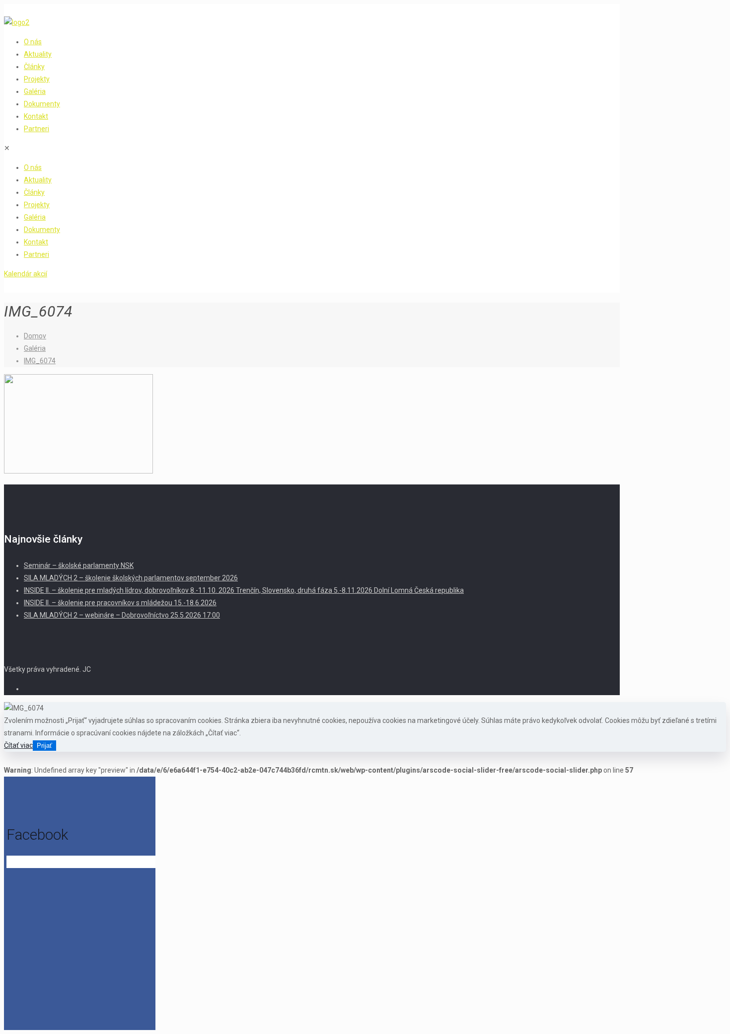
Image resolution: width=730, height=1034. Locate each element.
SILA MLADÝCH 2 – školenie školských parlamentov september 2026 (131, 578)
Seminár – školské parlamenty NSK (79, 565)
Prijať (44, 745)
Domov (35, 336)
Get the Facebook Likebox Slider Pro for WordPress (75, 862)
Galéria (35, 348)
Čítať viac (18, 745)
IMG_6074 (40, 361)
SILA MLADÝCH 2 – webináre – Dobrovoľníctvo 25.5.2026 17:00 (122, 615)
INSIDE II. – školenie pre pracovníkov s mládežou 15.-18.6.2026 (120, 603)
